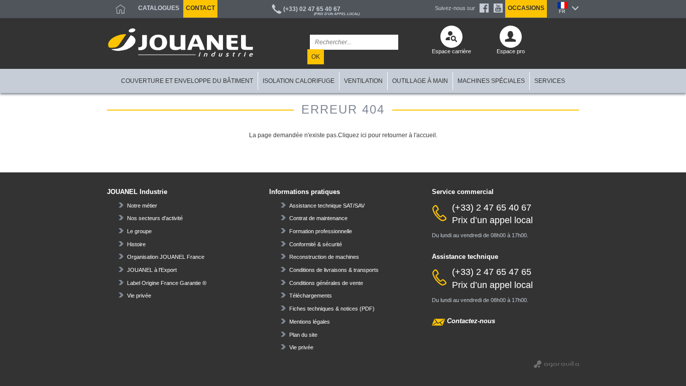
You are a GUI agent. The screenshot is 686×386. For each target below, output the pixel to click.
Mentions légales (309, 322)
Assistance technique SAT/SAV (327, 206)
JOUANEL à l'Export (152, 270)
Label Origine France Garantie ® (166, 283)
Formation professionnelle (320, 231)
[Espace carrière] (451, 39)
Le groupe (139, 231)
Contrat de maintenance (318, 218)
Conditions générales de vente (326, 283)
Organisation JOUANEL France (165, 257)
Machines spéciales (491, 80)
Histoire (136, 244)
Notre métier (142, 206)
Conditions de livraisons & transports (334, 270)
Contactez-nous (471, 321)
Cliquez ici (352, 135)
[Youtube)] (498, 8)
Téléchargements (310, 296)
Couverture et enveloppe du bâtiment (187, 80)
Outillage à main (420, 80)
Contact (200, 8)
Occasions (526, 8)
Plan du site (303, 335)
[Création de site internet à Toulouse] (556, 363)
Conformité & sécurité (315, 244)
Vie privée (139, 296)
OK (315, 56)
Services (549, 80)
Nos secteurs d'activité (155, 218)
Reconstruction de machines (324, 257)
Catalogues (158, 8)
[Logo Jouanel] (180, 42)
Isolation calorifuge (298, 80)
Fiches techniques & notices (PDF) (332, 309)
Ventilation (363, 80)
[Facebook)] (484, 8)
